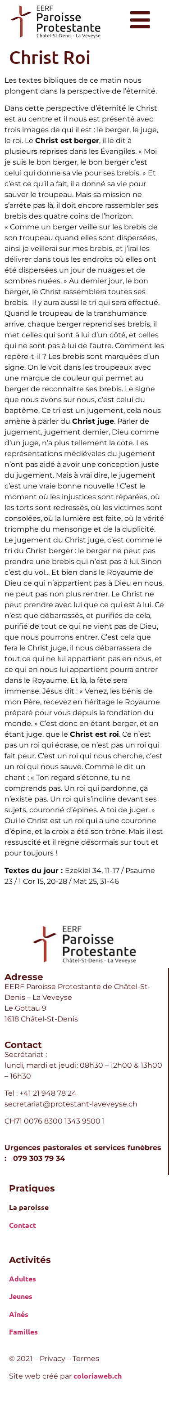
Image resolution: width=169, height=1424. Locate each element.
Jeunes (20, 1296)
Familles (23, 1331)
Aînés (18, 1314)
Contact (22, 1225)
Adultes (22, 1278)
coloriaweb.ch (97, 1375)
